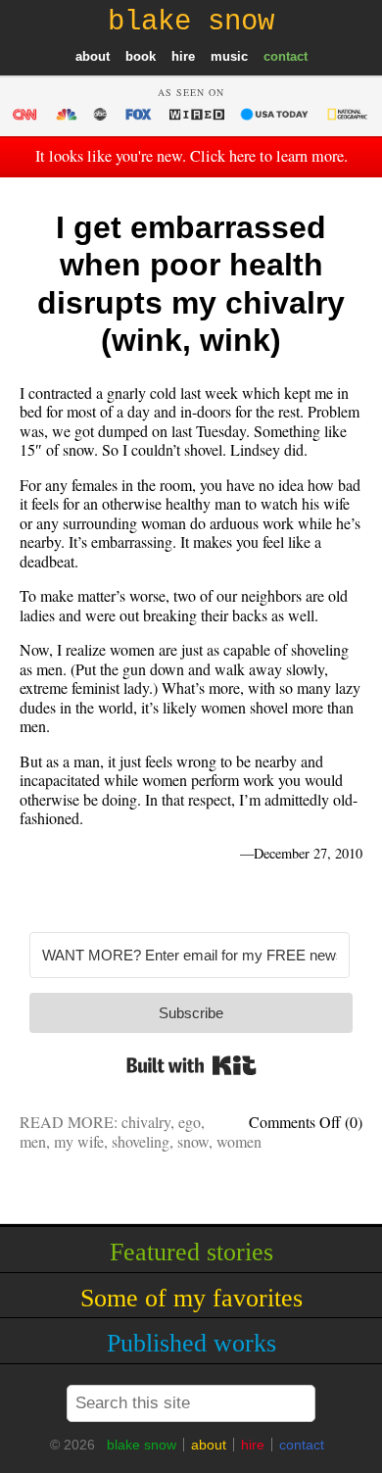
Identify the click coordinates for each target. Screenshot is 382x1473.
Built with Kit (191, 1065)
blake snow (141, 1444)
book (140, 56)
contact (285, 56)
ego (189, 1121)
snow (193, 1141)
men (33, 1141)
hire (183, 56)
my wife (79, 1141)
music (229, 56)
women (239, 1141)
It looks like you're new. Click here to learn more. (191, 156)
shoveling (140, 1141)
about (92, 56)
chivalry (145, 1121)
